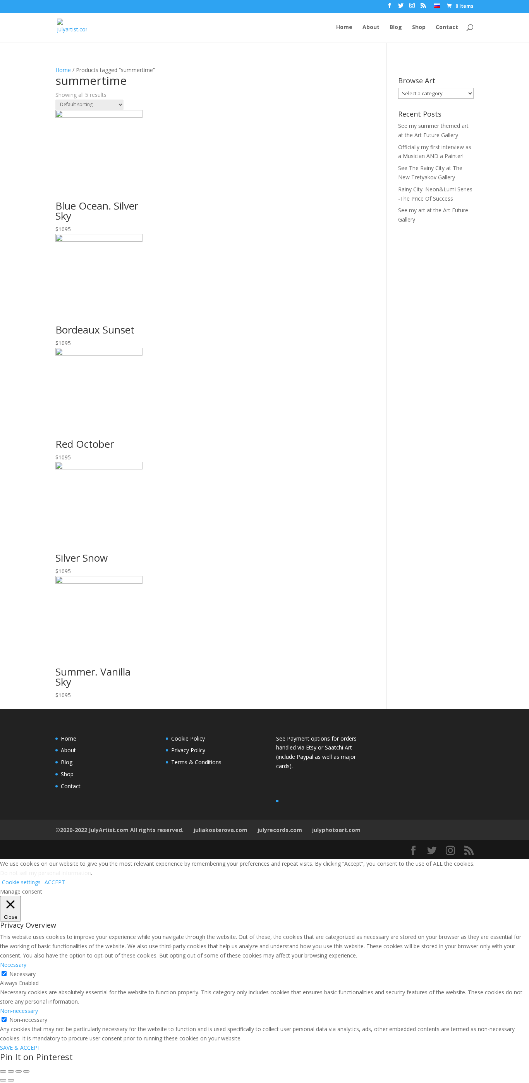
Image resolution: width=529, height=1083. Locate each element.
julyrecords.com (280, 830)
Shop (419, 27)
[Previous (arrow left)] (3, 1080)
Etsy (312, 747)
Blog (396, 27)
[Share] (11, 1071)
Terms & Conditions (196, 762)
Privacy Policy (188, 750)
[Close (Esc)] (3, 1071)
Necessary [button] (13, 964)
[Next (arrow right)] (11, 1080)
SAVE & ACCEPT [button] (20, 1047)
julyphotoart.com (336, 830)
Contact (447, 27)
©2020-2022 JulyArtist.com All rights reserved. (119, 830)
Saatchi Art (338, 747)
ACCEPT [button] (55, 882)
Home (344, 27)
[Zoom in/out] (26, 1071)
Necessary (22, 974)
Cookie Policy (188, 738)
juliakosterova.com (220, 830)
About (371, 27)
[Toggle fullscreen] (18, 1071)
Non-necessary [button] (19, 1010)
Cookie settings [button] (21, 882)
